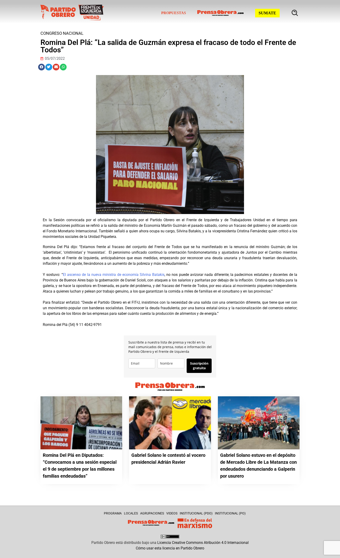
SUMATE (267, 13)
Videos (171, 513)
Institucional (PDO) (196, 513)
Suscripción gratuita (199, 365)
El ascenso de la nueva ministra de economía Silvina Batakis (113, 274)
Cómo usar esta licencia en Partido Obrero (170, 548)
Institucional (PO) (230, 513)
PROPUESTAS (173, 13)
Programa (113, 513)
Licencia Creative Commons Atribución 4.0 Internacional (203, 542)
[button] (41, 67)
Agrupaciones (152, 513)
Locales (131, 513)
